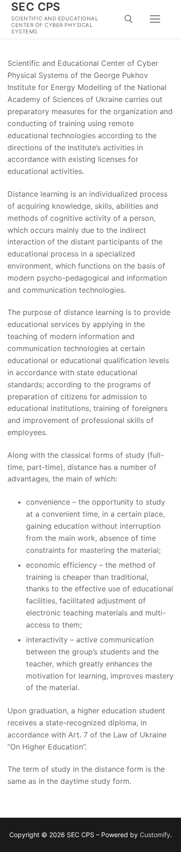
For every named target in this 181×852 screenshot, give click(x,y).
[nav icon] (155, 19)
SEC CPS (36, 6)
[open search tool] (128, 19)
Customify (155, 835)
